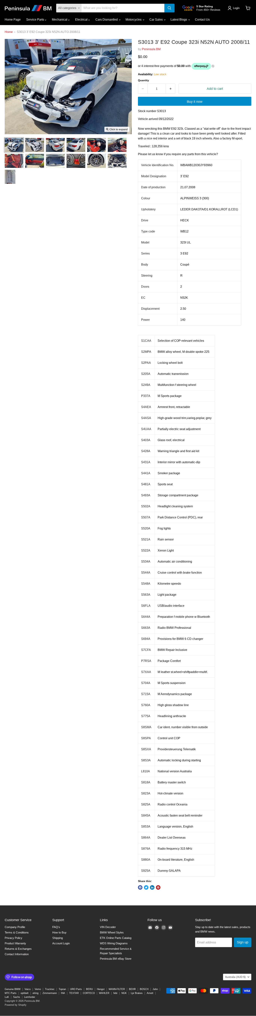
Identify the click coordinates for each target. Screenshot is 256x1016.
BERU (89, 989)
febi (115, 993)
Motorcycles (134, 19)
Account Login (61, 943)
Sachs (16, 997)
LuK (7, 997)
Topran (62, 989)
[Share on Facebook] (140, 887)
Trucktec (50, 989)
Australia (235, 976)
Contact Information (17, 954)
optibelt (24, 993)
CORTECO (89, 993)
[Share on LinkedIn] (152, 887)
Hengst (101, 989)
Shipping (57, 937)
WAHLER (104, 993)
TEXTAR (74, 993)
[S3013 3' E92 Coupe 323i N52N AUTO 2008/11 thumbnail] (14, 145)
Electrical (81, 19)
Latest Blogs (179, 19)
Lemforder (29, 997)
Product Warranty (15, 943)
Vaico (28, 989)
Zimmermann (50, 993)
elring (35, 993)
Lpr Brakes (137, 993)
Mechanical (60, 19)
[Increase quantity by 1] (170, 89)
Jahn (155, 989)
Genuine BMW (12, 989)
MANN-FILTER (117, 989)
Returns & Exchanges (18, 948)
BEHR (132, 989)
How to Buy (59, 932)
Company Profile (15, 927)
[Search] (169, 8)
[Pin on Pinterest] (158, 887)
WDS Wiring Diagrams (114, 943)
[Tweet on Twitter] (146, 887)
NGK (124, 993)
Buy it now (194, 101)
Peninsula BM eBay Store (115, 958)
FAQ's (56, 927)
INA (63, 993)
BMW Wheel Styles (112, 932)
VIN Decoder (108, 927)
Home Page (13, 19)
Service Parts (35, 19)
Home (9, 31)
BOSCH (144, 989)
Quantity (143, 80)
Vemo (38, 989)
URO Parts (76, 989)
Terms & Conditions (17, 932)
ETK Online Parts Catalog (115, 937)
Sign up (242, 942)
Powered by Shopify (15, 1004)
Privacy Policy (13, 937)
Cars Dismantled (106, 19)
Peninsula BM (151, 49)
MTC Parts (10, 993)
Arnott (150, 993)
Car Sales (156, 19)
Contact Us (202, 19)
